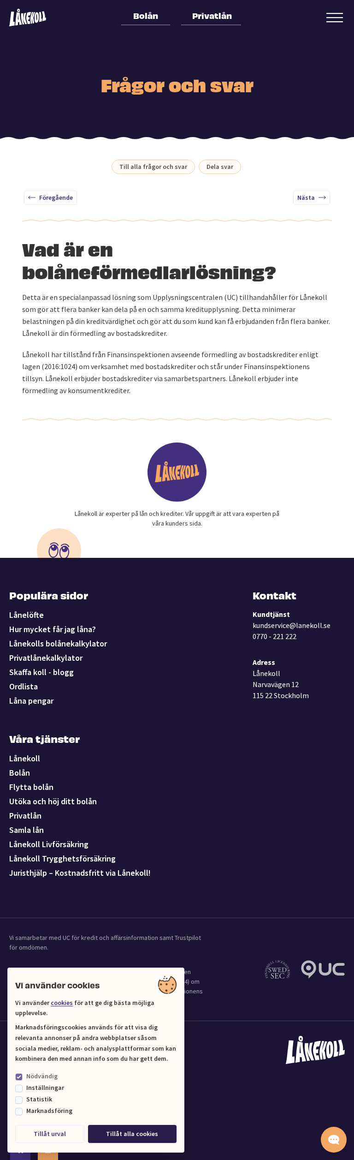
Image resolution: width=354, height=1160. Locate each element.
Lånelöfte (26, 615)
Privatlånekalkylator (46, 657)
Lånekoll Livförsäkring (48, 844)
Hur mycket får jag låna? (52, 629)
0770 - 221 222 (274, 636)
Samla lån (26, 830)
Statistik (39, 1099)
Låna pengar (31, 700)
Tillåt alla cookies (132, 1134)
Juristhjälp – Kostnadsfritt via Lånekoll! (80, 872)
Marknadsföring (49, 1110)
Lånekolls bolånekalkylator (58, 643)
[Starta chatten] (334, 1140)
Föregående (56, 197)
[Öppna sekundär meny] (334, 17)
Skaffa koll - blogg (41, 672)
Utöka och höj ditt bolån (53, 801)
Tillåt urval (50, 1134)
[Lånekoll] (27, 17)
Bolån (145, 15)
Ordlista (23, 686)
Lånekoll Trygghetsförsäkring (62, 858)
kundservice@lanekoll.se (291, 625)
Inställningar (45, 1087)
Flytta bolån (31, 787)
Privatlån (212, 15)
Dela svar (219, 166)
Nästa (306, 197)
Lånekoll (24, 758)
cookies (62, 1003)
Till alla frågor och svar (153, 166)
